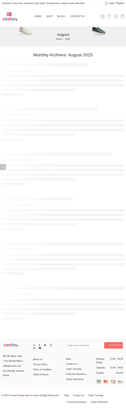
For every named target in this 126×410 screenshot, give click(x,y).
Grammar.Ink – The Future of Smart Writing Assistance (45, 64)
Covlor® (13, 395)
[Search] (122, 16)
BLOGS (61, 16)
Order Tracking (73, 369)
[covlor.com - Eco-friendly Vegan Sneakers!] (10, 16)
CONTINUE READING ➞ (13, 95)
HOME (37, 16)
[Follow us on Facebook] (39, 345)
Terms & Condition (42, 369)
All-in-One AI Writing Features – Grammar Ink (37, 199)
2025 (67, 39)
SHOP (49, 16)
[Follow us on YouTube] (40, 348)
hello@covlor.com (12, 366)
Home (59, 39)
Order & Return (40, 374)
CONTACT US (77, 16)
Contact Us (71, 364)
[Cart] (102, 16)
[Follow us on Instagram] (50, 345)
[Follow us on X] (34, 345)
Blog (68, 359)
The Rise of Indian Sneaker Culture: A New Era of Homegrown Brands (57, 154)
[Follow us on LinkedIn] (34, 348)
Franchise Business (76, 374)
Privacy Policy (40, 364)
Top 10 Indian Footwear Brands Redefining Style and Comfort (50, 109)
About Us (37, 359)
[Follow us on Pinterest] (45, 345)
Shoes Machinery (75, 379)
